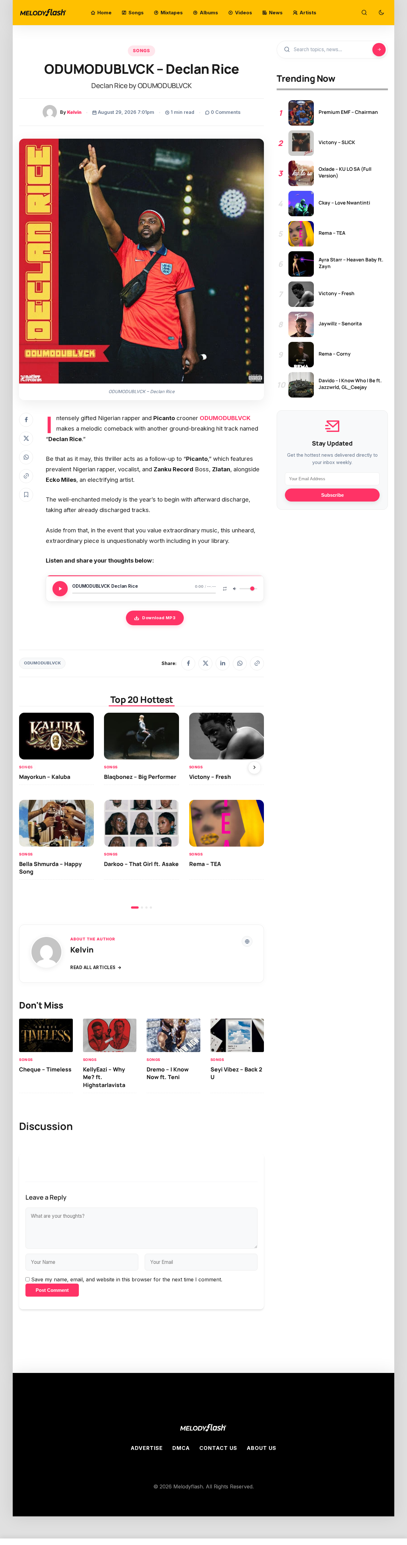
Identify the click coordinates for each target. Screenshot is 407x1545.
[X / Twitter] (205, 663)
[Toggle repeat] (224, 588)
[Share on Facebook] (26, 420)
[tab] (135, 907)
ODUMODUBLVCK (42, 663)
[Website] (247, 941)
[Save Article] (26, 495)
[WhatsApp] (240, 663)
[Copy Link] (26, 476)
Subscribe (332, 495)
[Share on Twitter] (26, 439)
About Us (261, 1448)
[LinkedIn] (223, 663)
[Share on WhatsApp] (26, 457)
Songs (141, 50)
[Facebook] (188, 663)
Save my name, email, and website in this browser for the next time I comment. (126, 1279)
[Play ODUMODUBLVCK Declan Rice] (60, 588)
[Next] (254, 767)
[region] (141, 811)
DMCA (181, 1448)
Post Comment (52, 1290)
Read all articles (93, 967)
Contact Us (218, 1448)
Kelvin (74, 112)
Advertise (147, 1448)
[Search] (364, 12)
